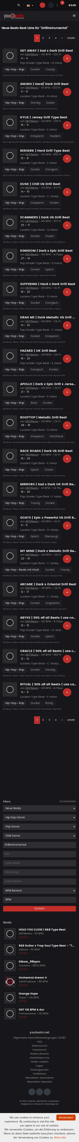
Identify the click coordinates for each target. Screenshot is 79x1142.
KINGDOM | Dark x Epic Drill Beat (46, 250)
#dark (54, 109)
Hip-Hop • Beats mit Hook (22, 570)
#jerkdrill (57, 709)
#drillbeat (37, 142)
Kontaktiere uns (39, 1058)
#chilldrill (35, 209)
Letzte (71, 38)
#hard (6, 109)
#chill (27, 209)
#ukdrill (38, 109)
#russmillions (57, 175)
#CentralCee (37, 75)
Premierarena (27, 1013)
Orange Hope (28, 993)
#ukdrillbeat (47, 242)
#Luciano (45, 576)
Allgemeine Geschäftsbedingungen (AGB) (39, 1038)
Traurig (50, 69)
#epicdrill (44, 275)
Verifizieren (39, 1074)
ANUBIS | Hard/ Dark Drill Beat (44, 84)
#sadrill (53, 75)
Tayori (22, 997)
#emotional (71, 442)
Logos (39, 1066)
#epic (36, 275)
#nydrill (46, 109)
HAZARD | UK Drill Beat (38, 350)
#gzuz (58, 309)
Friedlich (55, 136)
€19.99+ (24, 953)
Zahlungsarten (39, 1070)
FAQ (39, 1042)
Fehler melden (39, 1062)
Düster (50, 103)
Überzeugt (51, 536)
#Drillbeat (7, 209)
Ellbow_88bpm (29, 961)
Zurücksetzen (68, 801)
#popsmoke (51, 342)
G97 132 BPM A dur (31, 1009)
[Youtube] (47, 1091)
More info (60, 1137)
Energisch (51, 169)
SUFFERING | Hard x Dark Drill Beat (47, 284)
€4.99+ (23, 1017)
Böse (34, 403)
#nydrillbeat (59, 242)
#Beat (16, 209)
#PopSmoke (24, 75)
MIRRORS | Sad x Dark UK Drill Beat (48, 484)
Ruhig (49, 703)
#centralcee (46, 209)
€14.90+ (24, 969)
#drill (60, 75)
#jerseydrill (13, 142)
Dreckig (35, 103)
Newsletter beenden (39, 1082)
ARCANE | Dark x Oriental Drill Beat (48, 584)
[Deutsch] (28, 5)
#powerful (46, 542)
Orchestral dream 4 (33, 977)
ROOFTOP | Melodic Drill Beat (43, 417)
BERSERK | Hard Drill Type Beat (45, 150)
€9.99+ (23, 1001)
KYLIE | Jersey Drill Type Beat (43, 117)
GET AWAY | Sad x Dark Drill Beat (46, 50)
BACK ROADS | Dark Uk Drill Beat (46, 450)
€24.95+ (24, 937)
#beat (32, 109)
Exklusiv (23, 949)
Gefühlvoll (56, 436)
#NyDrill (14, 75)
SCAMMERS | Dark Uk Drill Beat (45, 217)
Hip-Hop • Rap (14, 69)
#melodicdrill (25, 142)
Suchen (39, 908)
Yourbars (24, 965)
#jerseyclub (57, 409)
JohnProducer (27, 981)
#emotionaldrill (33, 442)
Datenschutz (39, 1046)
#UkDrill (6, 75)
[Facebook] (39, 1091)
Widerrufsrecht (39, 1054)
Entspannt (37, 136)
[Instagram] (31, 1091)
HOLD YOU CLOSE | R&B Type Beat (42, 929)
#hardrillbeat (16, 109)
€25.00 (23, 985)
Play (10, 55)
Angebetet (52, 603)
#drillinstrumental (51, 142)
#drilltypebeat (67, 142)
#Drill (5, 142)
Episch (49, 269)
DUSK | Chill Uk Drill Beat (40, 184)
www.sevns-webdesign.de (45, 1104)
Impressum (40, 1050)
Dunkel (35, 69)
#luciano (56, 209)
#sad (46, 75)
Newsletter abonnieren (40, 1078)
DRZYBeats (31, 54)
